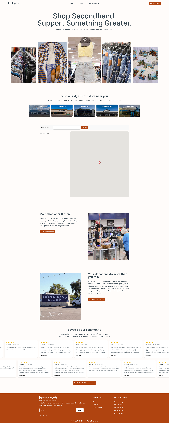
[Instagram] (46, 415)
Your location (45, 127)
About (71, 3)
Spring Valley (118, 402)
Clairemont (118, 405)
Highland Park (119, 410)
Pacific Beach (118, 413)
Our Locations (93, 3)
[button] (99, 162)
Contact (81, 3)
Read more (32, 355)
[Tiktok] (43, 415)
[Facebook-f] (40, 415)
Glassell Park (118, 408)
